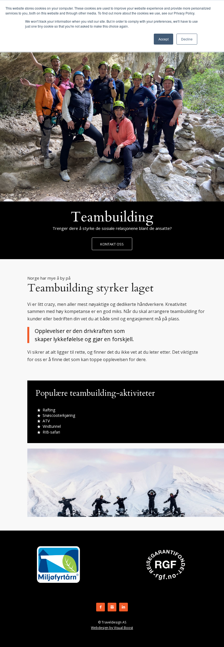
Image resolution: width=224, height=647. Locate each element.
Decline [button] (187, 39)
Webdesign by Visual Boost (112, 627)
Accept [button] (163, 39)
